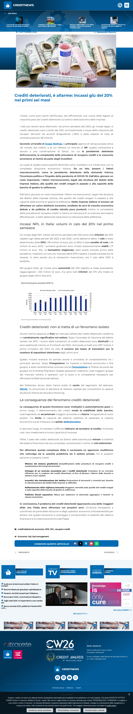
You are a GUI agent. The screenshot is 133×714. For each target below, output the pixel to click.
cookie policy (111, 706)
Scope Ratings (53, 144)
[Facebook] (57, 677)
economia (39, 529)
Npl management (40, 537)
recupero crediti (62, 529)
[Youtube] (69, 677)
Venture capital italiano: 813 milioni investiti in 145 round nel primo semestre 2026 (82, 26)
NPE (47, 529)
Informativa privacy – (59, 688)
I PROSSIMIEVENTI (109, 571)
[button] (120, 5)
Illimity (24, 389)
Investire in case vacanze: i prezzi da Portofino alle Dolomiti (50, 25)
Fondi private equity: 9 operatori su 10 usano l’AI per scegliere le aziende (113, 26)
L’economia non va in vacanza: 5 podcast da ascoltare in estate (17, 25)
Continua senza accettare (40, 710)
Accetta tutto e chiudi (94, 710)
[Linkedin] (63, 677)
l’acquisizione (80, 367)
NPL (52, 529)
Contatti (78, 688)
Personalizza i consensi (68, 710)
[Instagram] (75, 677)
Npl (29, 537)
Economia (22, 537)
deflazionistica (72, 421)
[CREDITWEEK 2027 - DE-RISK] (111, 594)
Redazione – (71, 688)
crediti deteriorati (26, 529)
